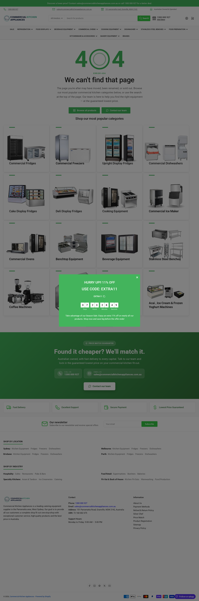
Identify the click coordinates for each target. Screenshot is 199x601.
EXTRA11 (98, 296)
